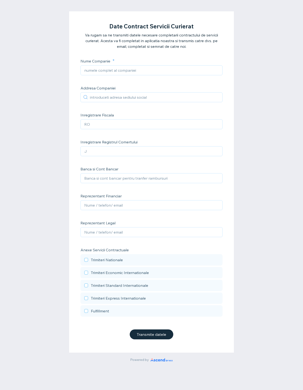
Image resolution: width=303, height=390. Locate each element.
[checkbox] (151, 260)
